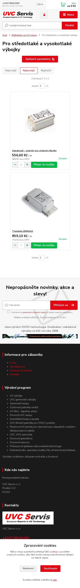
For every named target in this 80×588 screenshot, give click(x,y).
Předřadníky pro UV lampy (24, 35)
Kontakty (14, 374)
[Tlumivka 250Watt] (40, 201)
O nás (13, 362)
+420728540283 (11, 3)
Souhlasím (50, 568)
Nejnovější (10, 70)
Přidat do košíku (44, 164)
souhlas (53, 551)
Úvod (4, 35)
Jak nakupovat (17, 366)
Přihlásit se (61, 305)
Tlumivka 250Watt (22, 231)
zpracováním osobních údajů (34, 312)
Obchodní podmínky (21, 370)
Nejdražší (46, 70)
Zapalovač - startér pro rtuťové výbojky (34, 150)
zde (55, 579)
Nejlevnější (29, 70)
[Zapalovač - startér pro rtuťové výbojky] (40, 120)
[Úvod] (18, 15)
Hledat (69, 25)
